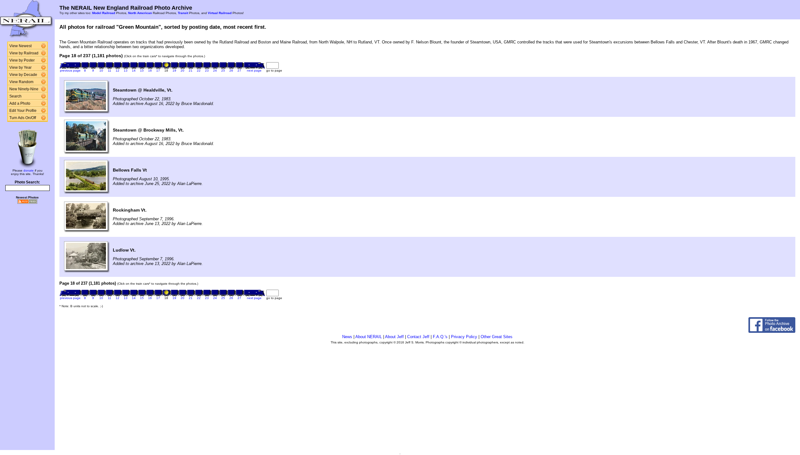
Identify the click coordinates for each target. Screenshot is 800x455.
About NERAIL (368, 336)
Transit (183, 13)
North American (140, 13)
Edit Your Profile (23, 110)
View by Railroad (23, 53)
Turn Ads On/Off (22, 118)
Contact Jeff (418, 336)
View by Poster (22, 60)
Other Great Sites (496, 336)
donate (28, 170)
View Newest (20, 46)
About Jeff (394, 336)
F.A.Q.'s (440, 336)
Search (15, 96)
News (347, 336)
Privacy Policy (464, 336)
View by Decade (23, 75)
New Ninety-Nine (23, 89)
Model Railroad (103, 13)
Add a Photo (19, 103)
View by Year (20, 67)
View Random (21, 82)
